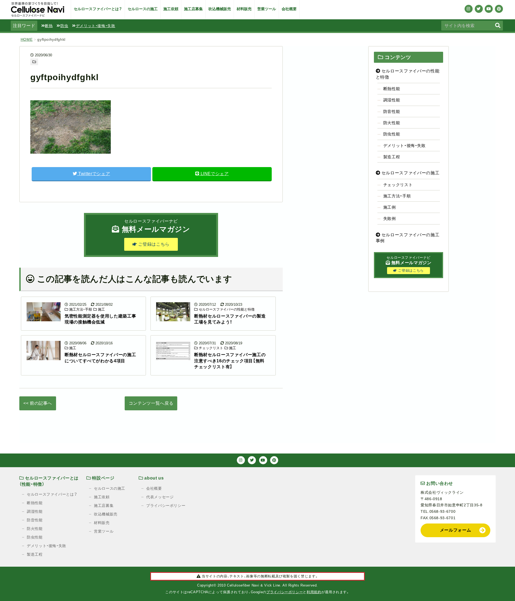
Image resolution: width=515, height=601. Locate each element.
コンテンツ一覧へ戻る (151, 403)
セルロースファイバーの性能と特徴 (226, 309)
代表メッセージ (160, 497)
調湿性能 (391, 100)
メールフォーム (455, 530)
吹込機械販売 (219, 9)
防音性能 (391, 111)
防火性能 (391, 122)
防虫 (64, 26)
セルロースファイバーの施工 (409, 173)
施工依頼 (170, 9)
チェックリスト (210, 348)
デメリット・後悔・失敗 (95, 26)
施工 (101, 309)
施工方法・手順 (80, 309)
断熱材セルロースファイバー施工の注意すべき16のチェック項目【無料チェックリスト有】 (230, 360)
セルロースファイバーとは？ (98, 9)
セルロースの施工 (143, 9)
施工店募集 (193, 9)
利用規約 (314, 592)
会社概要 (289, 9)
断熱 (49, 26)
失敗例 (389, 218)
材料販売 (244, 9)
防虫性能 (391, 134)
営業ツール (266, 9)
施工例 (389, 207)
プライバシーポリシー (165, 505)
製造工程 (391, 156)
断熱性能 (391, 88)
